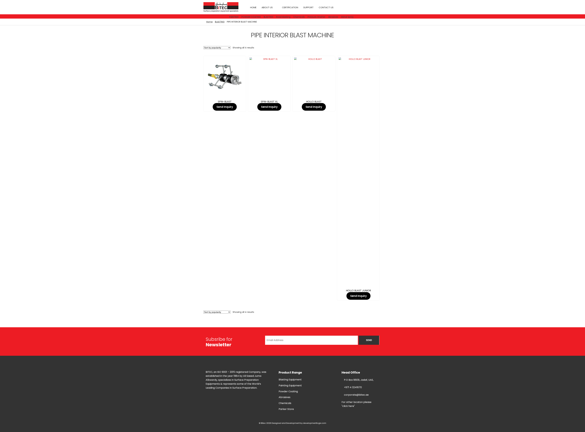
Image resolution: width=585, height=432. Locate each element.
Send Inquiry (224, 107)
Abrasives (284, 397)
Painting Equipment (290, 385)
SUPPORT (308, 7)
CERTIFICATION (290, 7)
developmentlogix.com (314, 423)
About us (267, 7)
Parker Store (286, 409)
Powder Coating (288, 391)
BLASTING (220, 21)
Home (253, 7)
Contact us (326, 7)
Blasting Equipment (290, 379)
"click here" (348, 406)
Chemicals (285, 403)
